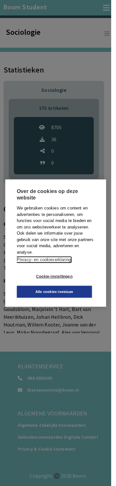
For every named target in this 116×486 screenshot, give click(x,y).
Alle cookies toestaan (54, 291)
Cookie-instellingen (54, 276)
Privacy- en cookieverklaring (44, 259)
